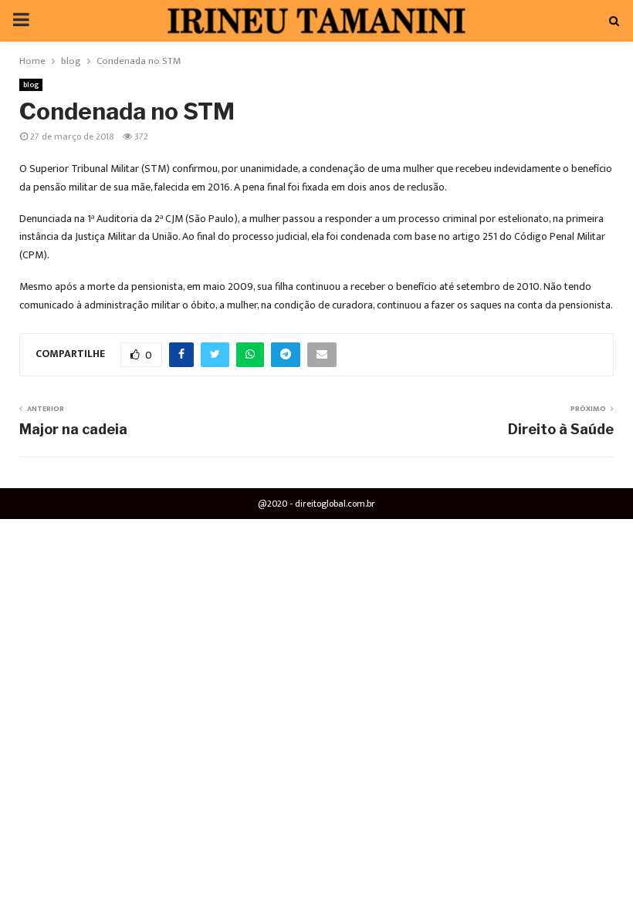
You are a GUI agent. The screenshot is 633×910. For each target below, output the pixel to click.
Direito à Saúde (561, 429)
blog (31, 85)
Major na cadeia (73, 429)
